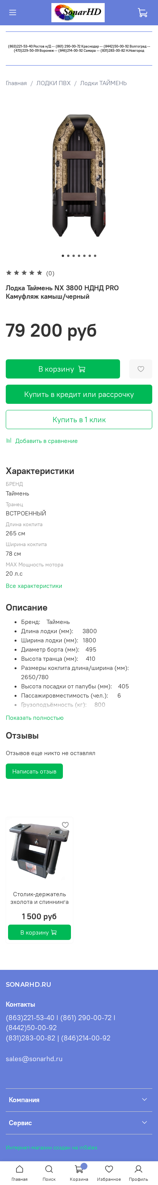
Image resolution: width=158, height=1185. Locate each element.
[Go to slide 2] (68, 256)
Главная (16, 83)
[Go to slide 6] (90, 256)
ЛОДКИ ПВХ (53, 83)
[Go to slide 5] (84, 256)
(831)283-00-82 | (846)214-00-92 (58, 1038)
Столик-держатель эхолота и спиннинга (39, 897)
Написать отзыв (34, 771)
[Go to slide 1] (63, 256)
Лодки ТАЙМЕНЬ (103, 83)
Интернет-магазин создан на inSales (51, 1147)
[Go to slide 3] (73, 256)
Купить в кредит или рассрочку (79, 394)
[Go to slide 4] (79, 256)
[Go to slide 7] (95, 256)
